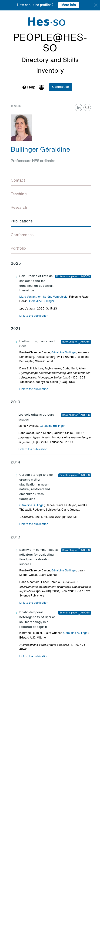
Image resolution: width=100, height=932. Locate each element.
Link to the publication (33, 316)
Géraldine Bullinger (41, 301)
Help (30, 87)
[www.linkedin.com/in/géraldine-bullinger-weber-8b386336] (78, 107)
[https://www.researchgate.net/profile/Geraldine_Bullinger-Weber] (87, 107)
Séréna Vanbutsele (55, 297)
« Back (16, 106)
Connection (60, 86)
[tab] (51, 181)
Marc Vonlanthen (30, 297)
